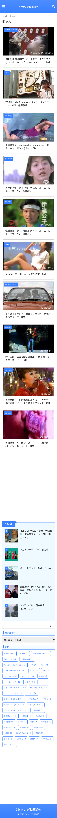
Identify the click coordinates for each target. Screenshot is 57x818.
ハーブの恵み (32, 699)
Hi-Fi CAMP (27, 659)
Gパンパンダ (10, 659)
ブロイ (47, 699)
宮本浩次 (40, 716)
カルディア (30, 682)
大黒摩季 (26, 716)
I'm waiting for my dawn (15, 665)
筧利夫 (34, 739)
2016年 (9, 653)
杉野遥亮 (46, 722)
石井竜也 (21, 739)
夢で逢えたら (10, 716)
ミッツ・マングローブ (14, 705)
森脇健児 (24, 727)
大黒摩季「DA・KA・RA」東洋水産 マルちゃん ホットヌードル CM (36, 590)
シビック (31, 693)
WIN (46, 670)
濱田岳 (8, 739)
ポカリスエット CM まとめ (35, 568)
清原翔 (39, 733)
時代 (33, 722)
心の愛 (22, 722)
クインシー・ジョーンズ (15, 688)
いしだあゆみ (10, 676)
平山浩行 (9, 722)
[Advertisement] (22, 499)
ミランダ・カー (35, 705)
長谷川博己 (9, 744)
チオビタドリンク (12, 699)
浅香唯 (8, 733)
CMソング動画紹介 (28, 6)
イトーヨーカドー (12, 682)
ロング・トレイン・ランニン (16, 710)
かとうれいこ (27, 676)
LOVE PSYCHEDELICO (15, 670)
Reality (34, 670)
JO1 (33, 665)
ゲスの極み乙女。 (38, 688)
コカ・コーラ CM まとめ (34, 549)
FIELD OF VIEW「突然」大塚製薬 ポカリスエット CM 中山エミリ (36, 534)
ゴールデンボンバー (13, 693)
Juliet (44, 665)
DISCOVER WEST (41, 653)
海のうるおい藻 (23, 733)
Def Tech (23, 653)
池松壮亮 (38, 727)
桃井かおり (9, 727)
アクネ (43, 676)
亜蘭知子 (38, 710)
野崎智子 (47, 739)
